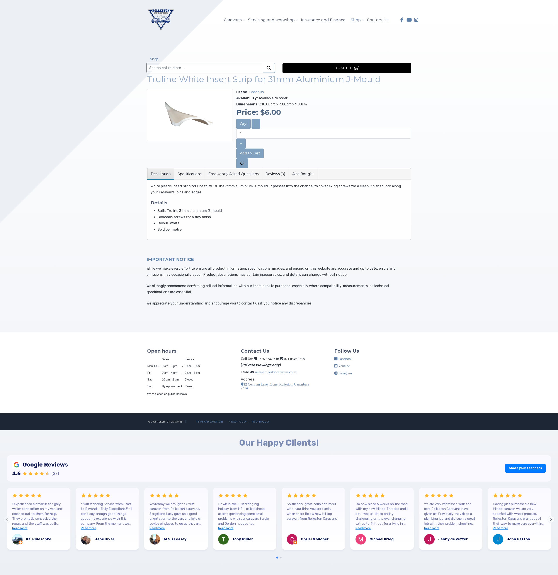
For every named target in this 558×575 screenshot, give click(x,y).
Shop (356, 19)
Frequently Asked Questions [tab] (233, 174)
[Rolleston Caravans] (160, 20)
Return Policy (260, 421)
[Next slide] (551, 519)
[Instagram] (416, 20)
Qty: (243, 124)
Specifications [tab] (189, 174)
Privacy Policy (237, 421)
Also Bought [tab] (303, 174)
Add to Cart (250, 153)
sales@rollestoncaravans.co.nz (276, 372)
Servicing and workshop (271, 19)
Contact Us (377, 19)
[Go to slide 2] (281, 557)
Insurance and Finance (323, 19)
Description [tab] (161, 174)
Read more (19, 528)
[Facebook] (401, 20)
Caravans (233, 19)
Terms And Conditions (209, 421)
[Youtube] (408, 20)
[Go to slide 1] (277, 557)
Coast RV (256, 92)
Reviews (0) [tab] (275, 174)
